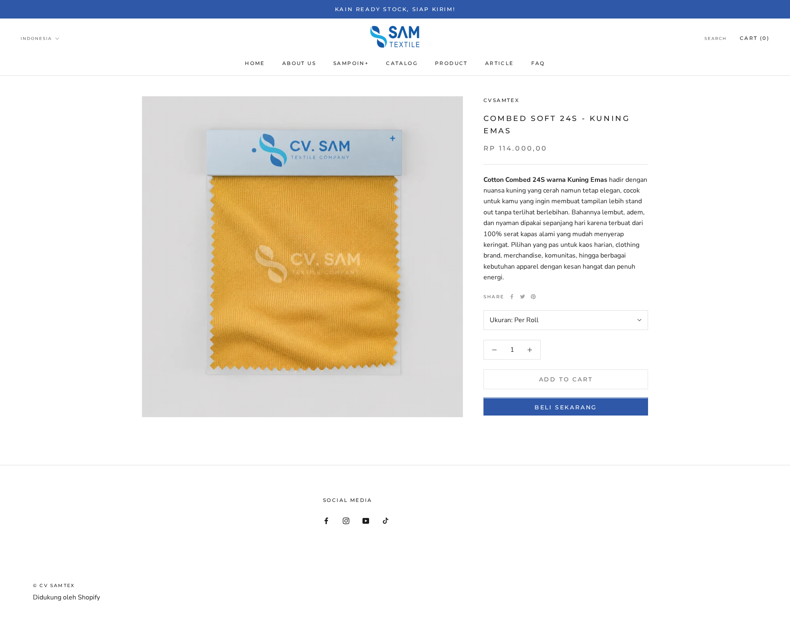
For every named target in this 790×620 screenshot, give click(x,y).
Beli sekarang (565, 407)
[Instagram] (346, 520)
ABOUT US (299, 63)
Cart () (754, 38)
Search (715, 38)
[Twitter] (522, 296)
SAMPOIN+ (351, 63)
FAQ (538, 63)
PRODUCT (451, 63)
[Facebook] (511, 296)
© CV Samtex (53, 585)
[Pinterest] (533, 296)
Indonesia (36, 38)
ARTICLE (499, 63)
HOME (255, 63)
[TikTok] (385, 520)
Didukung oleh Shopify (66, 597)
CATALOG (402, 63)
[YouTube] (365, 520)
